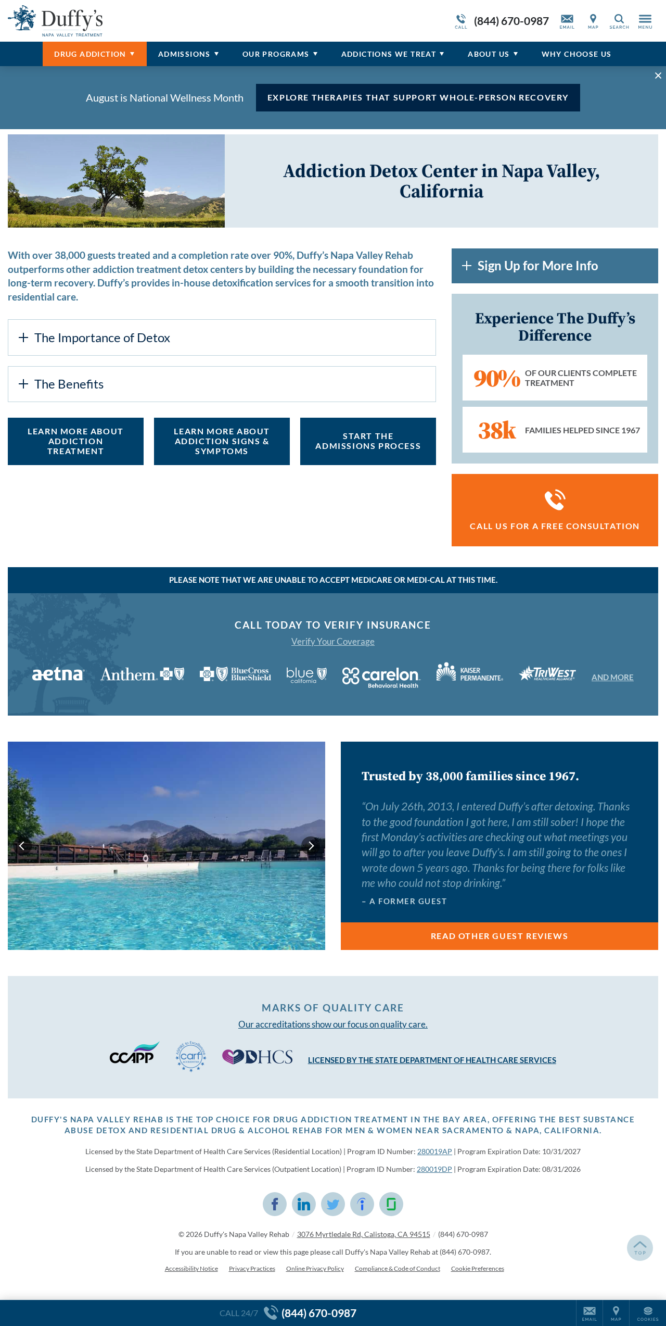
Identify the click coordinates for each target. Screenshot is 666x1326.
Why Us (577, 53)
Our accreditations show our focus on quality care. (333, 1024)
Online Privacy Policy (315, 1268)
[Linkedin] (303, 1204)
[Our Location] (593, 20)
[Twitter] (333, 1204)
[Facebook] (274, 1204)
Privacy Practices (252, 1268)
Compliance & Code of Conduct (397, 1268)
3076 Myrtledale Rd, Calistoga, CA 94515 (363, 1234)
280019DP (434, 1169)
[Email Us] (567, 20)
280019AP (434, 1151)
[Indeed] (362, 1204)
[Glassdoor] (391, 1204)
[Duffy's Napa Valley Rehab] (164, 20)
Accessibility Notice (191, 1268)
